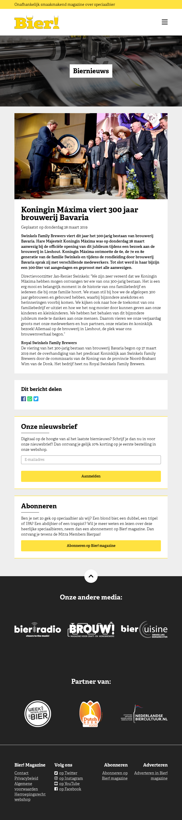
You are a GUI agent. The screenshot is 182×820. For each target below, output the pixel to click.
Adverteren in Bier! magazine (151, 776)
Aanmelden (91, 476)
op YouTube (69, 783)
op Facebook (70, 788)
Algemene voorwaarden (26, 786)
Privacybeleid (26, 778)
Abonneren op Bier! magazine (91, 545)
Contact (21, 773)
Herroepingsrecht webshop (30, 797)
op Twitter (68, 773)
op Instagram (71, 778)
